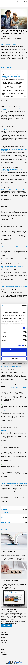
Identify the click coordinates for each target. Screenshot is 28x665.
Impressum (3, 652)
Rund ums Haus (4, 643)
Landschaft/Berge (14, 515)
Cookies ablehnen (14, 358)
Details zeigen (21, 345)
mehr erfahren (4, 61)
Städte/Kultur (14, 519)
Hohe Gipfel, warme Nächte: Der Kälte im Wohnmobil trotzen (11, 264)
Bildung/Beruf (4, 631)
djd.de (14, 662)
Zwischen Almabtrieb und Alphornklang (11, 226)
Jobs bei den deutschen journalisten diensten (11, 659)
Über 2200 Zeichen (14, 509)
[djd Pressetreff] (5, 4)
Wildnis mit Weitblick (6, 285)
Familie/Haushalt (5, 634)
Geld (2, 635)
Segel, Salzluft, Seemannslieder (9, 126)
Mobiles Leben (4, 640)
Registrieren (21, 1)
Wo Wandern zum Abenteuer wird (10, 447)
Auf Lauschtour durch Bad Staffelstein (11, 167)
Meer (14, 517)
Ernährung (3, 632)
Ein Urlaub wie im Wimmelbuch (9, 482)
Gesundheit (3, 637)
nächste (24, 497)
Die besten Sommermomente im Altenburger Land (14, 245)
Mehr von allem (5, 187)
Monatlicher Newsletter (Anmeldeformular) (11, 647)
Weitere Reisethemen (14, 522)
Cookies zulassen (14, 349)
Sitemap (2, 649)
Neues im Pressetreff (5, 655)
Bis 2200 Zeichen (14, 506)
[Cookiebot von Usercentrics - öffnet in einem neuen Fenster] (21, 305)
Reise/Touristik (6, 67)
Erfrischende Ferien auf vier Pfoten (11, 74)
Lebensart (3, 639)
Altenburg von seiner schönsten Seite (11, 466)
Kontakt (3, 651)
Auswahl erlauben (14, 354)
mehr (25, 96)
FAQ (1, 657)
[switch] (25, 332)
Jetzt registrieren (6, 625)
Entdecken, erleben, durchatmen (9, 427)
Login (26, 1)
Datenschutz (4, 654)
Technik (2, 645)
